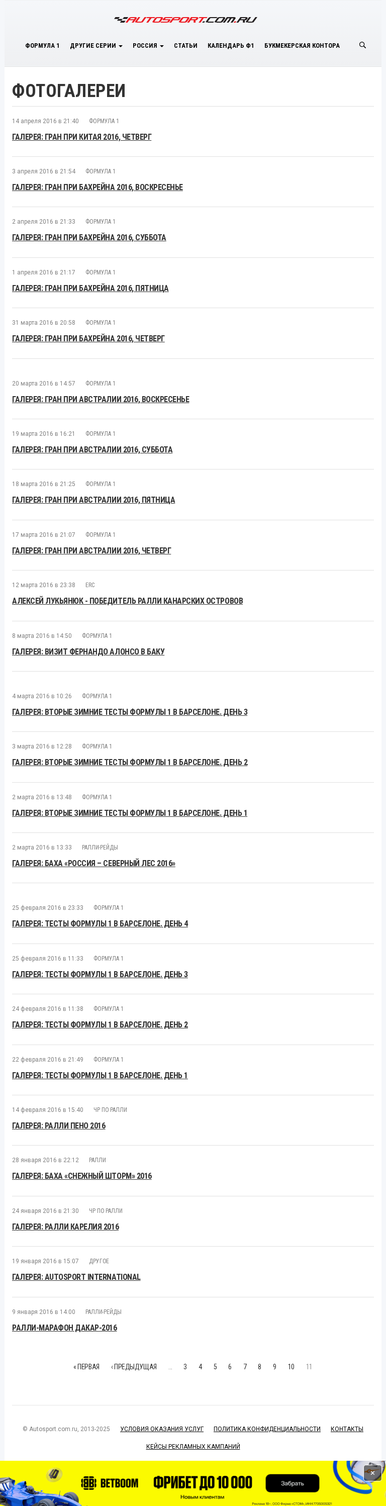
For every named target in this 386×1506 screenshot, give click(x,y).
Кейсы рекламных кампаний (193, 1446)
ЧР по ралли (110, 1109)
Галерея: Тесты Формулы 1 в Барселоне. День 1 (100, 1075)
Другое (99, 1261)
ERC (89, 585)
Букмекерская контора (302, 45)
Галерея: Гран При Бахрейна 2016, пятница (90, 288)
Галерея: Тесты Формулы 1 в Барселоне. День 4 (100, 923)
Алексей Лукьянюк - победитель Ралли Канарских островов (127, 601)
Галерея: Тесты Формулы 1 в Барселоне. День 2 (100, 1024)
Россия (146, 45)
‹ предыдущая (134, 1367)
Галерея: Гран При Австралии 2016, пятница (93, 500)
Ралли (97, 1160)
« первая (86, 1367)
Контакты (347, 1429)
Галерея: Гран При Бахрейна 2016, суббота (89, 237)
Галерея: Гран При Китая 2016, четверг (81, 137)
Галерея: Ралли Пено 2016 (58, 1126)
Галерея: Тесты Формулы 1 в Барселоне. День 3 (100, 974)
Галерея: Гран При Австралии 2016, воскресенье (100, 399)
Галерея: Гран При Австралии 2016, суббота (92, 449)
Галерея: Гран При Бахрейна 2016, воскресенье (97, 187)
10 (291, 1367)
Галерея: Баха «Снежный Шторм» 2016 (82, 1176)
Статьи (186, 45)
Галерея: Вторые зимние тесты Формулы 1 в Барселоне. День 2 (129, 762)
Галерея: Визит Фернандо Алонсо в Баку (88, 651)
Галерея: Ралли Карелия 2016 (65, 1227)
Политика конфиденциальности (267, 1429)
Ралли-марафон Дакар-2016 (64, 1328)
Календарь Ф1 (231, 45)
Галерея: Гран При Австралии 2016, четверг (91, 550)
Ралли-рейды (100, 847)
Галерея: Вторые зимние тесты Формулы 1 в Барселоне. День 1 (129, 813)
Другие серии (94, 45)
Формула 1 (42, 45)
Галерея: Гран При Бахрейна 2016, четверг (88, 338)
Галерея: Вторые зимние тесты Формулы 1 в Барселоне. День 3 (129, 712)
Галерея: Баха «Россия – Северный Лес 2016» (93, 863)
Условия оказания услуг (162, 1429)
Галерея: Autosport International (76, 1277)
